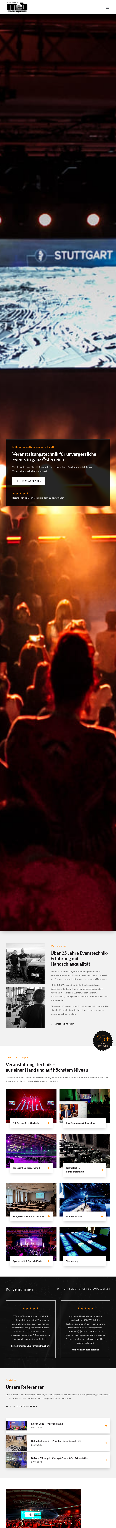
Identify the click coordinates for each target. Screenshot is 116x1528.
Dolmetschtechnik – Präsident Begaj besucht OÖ (56, 1441)
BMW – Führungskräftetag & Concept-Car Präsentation (59, 1458)
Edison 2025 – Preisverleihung (47, 1423)
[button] (107, 7)
